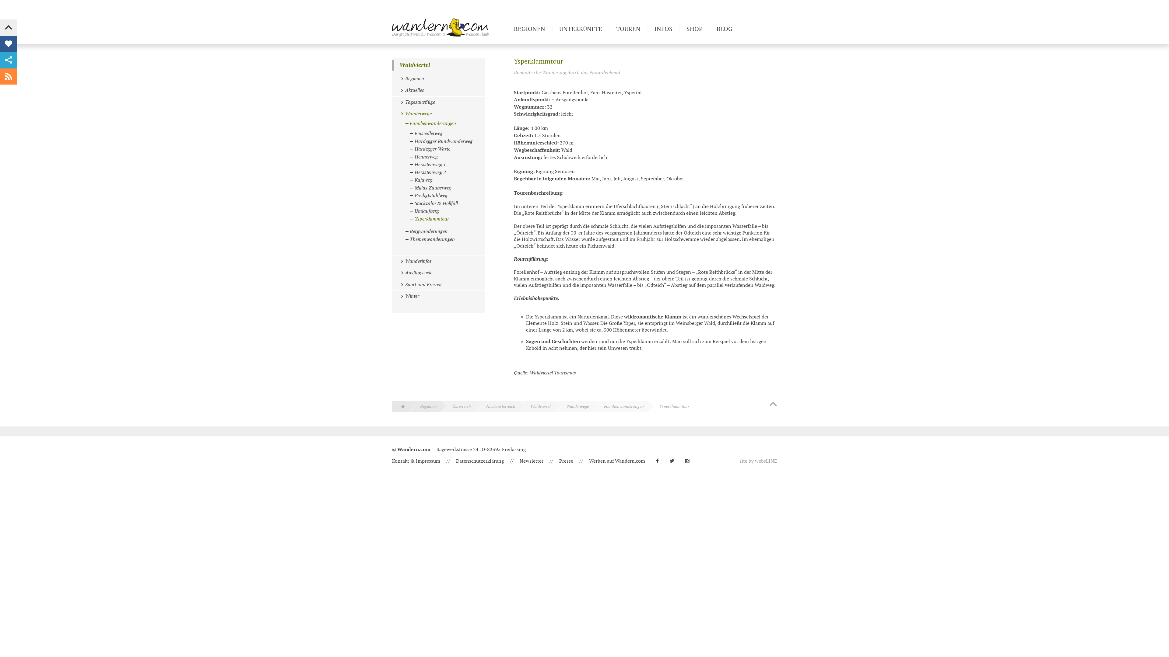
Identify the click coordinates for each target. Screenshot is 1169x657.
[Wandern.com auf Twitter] (674, 461)
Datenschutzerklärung (480, 461)
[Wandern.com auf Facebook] (660, 461)
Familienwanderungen (624, 406)
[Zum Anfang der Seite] (773, 404)
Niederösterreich (500, 406)
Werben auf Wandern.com (617, 461)
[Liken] (8, 44)
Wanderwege (577, 406)
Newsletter (531, 461)
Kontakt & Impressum (416, 461)
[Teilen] (8, 60)
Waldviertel (414, 65)
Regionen (428, 406)
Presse (566, 461)
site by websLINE (758, 461)
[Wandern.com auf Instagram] (689, 461)
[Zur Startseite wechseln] (450, 27)
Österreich (461, 406)
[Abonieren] (8, 76)
